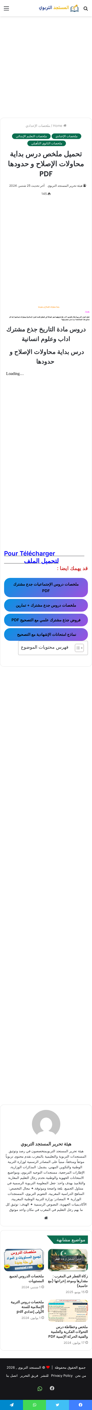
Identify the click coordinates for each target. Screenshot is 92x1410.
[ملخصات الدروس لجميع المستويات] (24, 1260)
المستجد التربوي (29, 1367)
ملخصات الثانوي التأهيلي (46, 143)
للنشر (45, 1375)
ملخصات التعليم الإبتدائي (31, 136)
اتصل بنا (12, 1375)
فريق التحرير (29, 1375)
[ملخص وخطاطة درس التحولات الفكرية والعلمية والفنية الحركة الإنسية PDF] (68, 1311)
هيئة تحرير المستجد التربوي (65, 185)
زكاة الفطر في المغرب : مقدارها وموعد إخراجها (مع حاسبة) (68, 1281)
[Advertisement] (46, 67)
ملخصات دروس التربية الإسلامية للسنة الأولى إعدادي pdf (27, 1306)
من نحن (80, 1375)
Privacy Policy (62, 1375)
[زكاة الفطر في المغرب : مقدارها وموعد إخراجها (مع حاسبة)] (68, 1260)
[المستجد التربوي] (58, 8)
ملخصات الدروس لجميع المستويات (26, 1278)
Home (58, 126)
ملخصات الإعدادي (38, 126)
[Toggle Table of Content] (77, 648)
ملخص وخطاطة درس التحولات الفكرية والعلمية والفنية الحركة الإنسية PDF (68, 1331)
